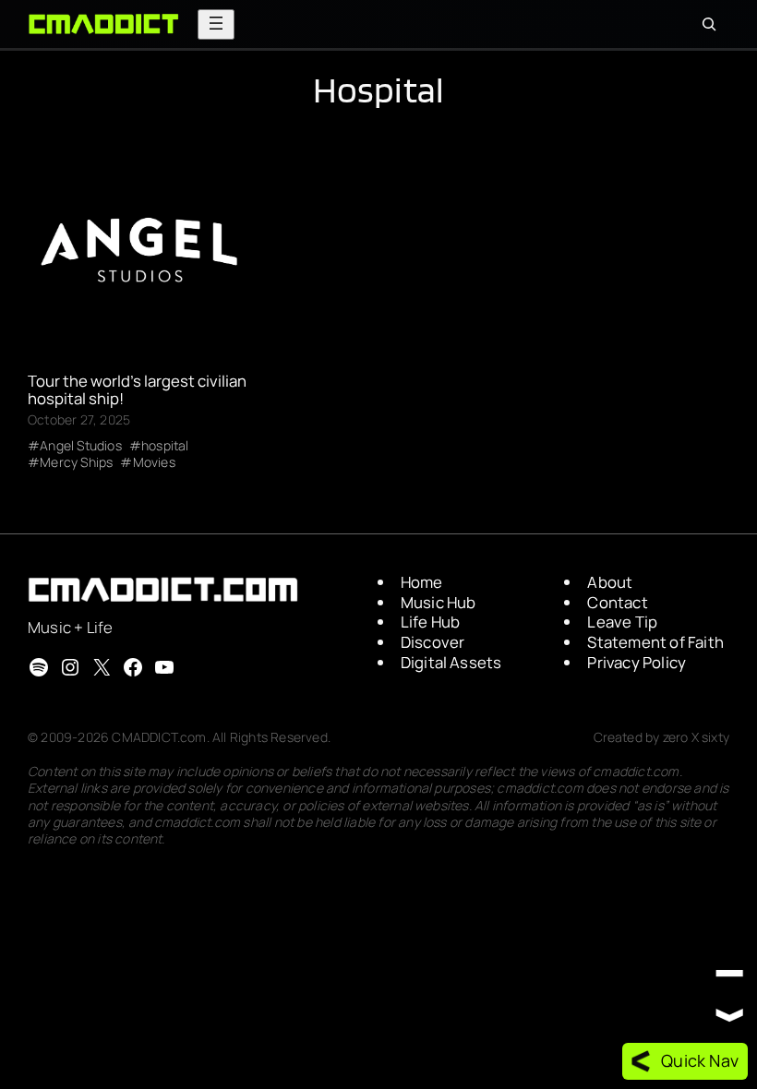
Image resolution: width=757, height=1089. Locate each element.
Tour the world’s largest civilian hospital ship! (137, 390)
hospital (165, 445)
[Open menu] (216, 24)
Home (422, 581)
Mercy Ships (76, 462)
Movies (153, 462)
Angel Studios (81, 445)
